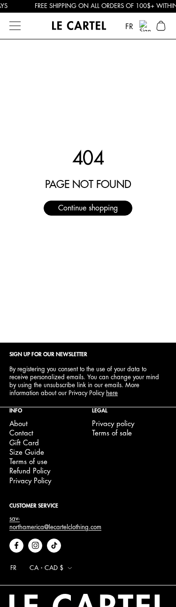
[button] (161, 26)
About (18, 423)
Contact (21, 433)
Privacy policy (113, 423)
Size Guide (26, 452)
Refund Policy (29, 471)
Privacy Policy (30, 481)
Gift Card (24, 443)
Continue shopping (88, 208)
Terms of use (28, 461)
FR (129, 26)
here (112, 393)
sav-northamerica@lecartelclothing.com (55, 523)
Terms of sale (112, 433)
